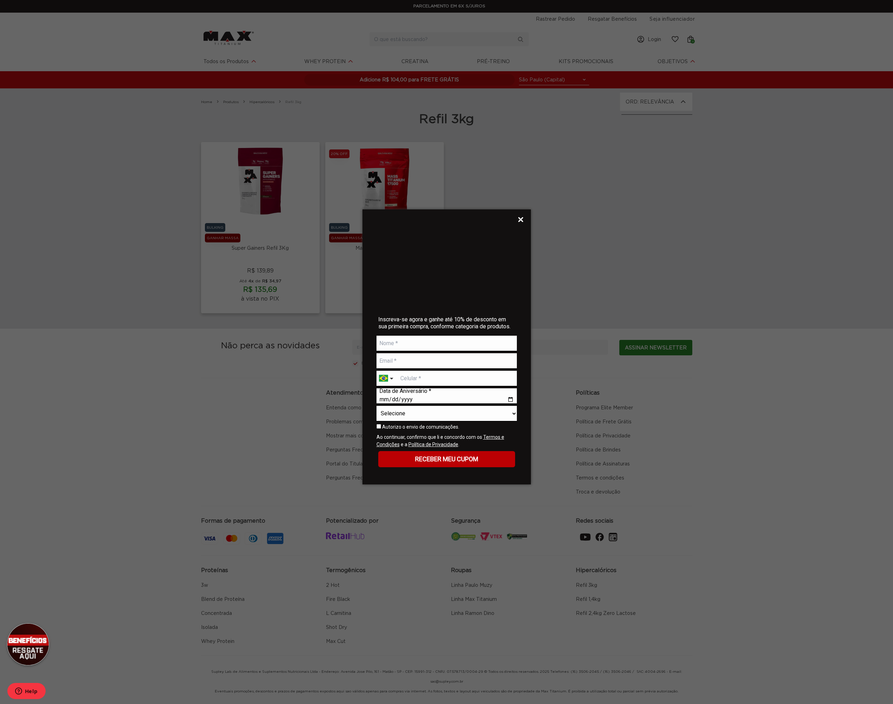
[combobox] (387, 379)
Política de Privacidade (433, 444)
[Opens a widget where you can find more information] (26, 691)
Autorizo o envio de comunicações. (420, 427)
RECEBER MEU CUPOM (446, 459)
